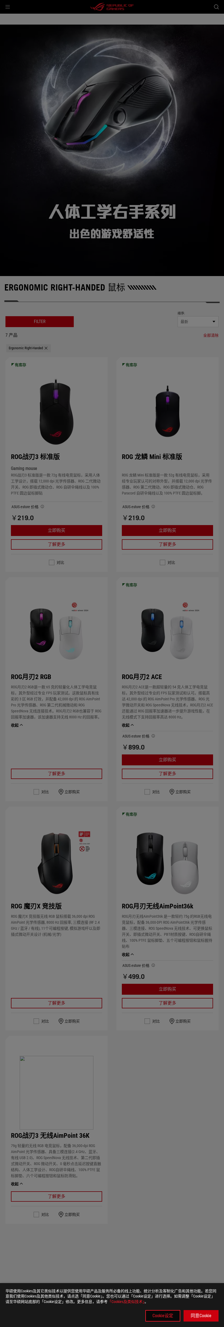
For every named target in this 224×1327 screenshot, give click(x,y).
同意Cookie (201, 1315)
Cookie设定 (162, 1315)
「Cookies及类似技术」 (126, 1301)
